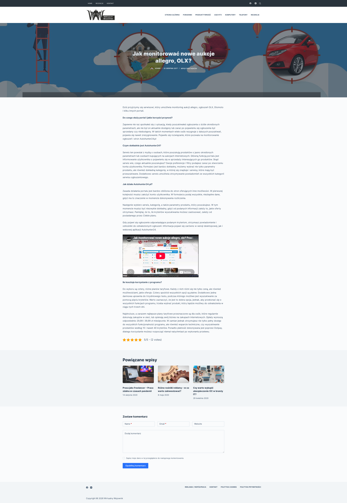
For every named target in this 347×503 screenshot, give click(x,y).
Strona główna (172, 15)
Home (90, 3)
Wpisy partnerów (189, 68)
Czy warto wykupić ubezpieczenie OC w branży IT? (208, 391)
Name (128, 424)
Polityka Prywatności (250, 487)
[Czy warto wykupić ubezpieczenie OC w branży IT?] (208, 374)
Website (198, 424)
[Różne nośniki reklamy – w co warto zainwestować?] (173, 374)
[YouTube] (255, 3)
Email (163, 424)
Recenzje (99, 3)
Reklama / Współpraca (195, 487)
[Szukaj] (260, 3)
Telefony (243, 15)
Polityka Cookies (229, 487)
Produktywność (203, 15)
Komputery (230, 15)
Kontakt (110, 3)
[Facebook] (250, 3)
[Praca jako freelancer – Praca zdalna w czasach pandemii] (138, 374)
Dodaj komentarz (133, 433)
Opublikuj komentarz (135, 465)
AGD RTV (218, 15)
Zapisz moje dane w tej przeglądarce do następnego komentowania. (155, 458)
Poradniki (187, 15)
